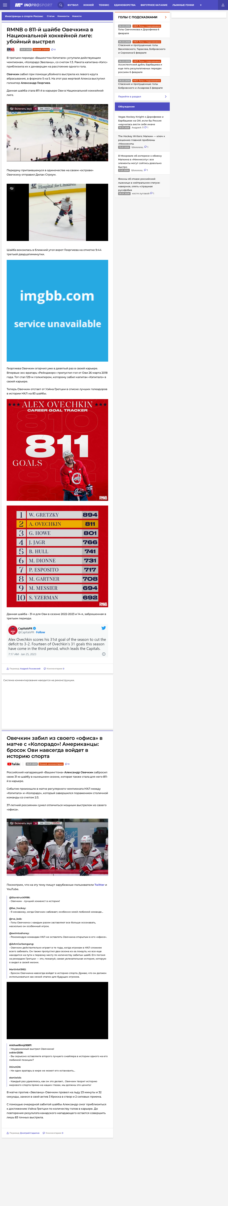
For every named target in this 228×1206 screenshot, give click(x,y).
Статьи (51, 16)
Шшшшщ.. (138, 146)
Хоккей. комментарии (51, 764)
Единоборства (125, 5)
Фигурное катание (154, 5)
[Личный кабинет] (223, 5)
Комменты (63, 16)
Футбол (72, 5)
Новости (77, 16)
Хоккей (88, 5)
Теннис (104, 5)
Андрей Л (138, 127)
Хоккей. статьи (41, 49)
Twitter (99, 884)
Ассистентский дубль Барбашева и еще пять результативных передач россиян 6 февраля (140, 68)
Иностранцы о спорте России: (24, 16)
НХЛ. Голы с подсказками (146, 26)
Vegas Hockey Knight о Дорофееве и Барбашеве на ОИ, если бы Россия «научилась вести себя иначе (141, 120)
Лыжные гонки (183, 5)
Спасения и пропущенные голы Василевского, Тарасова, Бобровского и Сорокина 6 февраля (141, 49)
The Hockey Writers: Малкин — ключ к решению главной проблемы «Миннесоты (141, 140)
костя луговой (141, 193)
